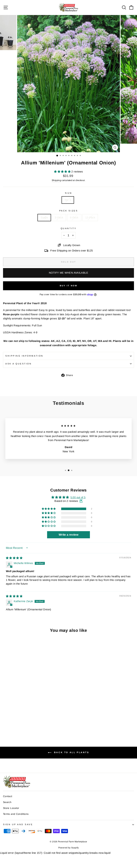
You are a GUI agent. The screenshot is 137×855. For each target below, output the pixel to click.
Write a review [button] (68, 534)
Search (7, 802)
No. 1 (68, 199)
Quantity (68, 228)
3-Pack (59, 217)
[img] (14, 558)
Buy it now (68, 286)
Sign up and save (18, 824)
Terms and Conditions (16, 814)
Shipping (56, 180)
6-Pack (74, 217)
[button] (62, 171)
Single (44, 217)
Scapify (75, 847)
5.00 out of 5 (78, 497)
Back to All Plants (71, 752)
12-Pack (90, 217)
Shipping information (24, 356)
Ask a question (18, 363)
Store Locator (11, 808)
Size (68, 193)
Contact (7, 796)
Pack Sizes (68, 210)
